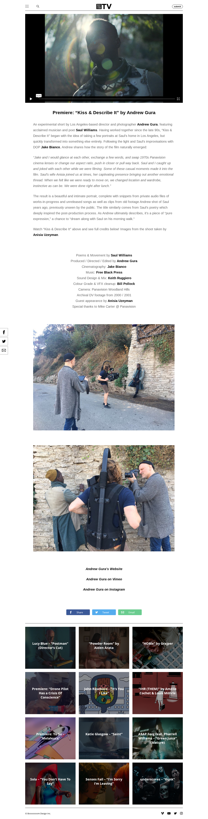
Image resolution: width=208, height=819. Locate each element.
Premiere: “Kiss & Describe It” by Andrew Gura (104, 112)
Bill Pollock (126, 284)
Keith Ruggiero (119, 278)
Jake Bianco (50, 147)
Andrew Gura (147, 124)
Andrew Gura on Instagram (104, 589)
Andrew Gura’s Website (104, 569)
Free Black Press (109, 272)
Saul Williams (86, 130)
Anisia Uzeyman (45, 235)
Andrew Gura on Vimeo (104, 579)
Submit (177, 6)
